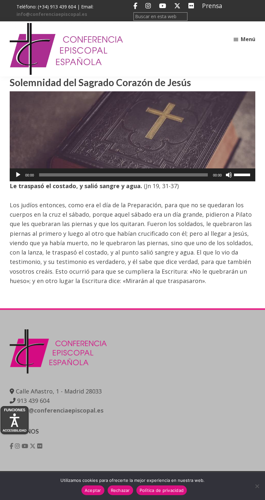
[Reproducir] (18, 175)
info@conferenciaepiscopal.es (51, 14)
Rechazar (120, 490)
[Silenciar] (229, 175)
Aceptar (93, 490)
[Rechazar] (257, 486)
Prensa (212, 5)
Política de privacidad (162, 490)
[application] (132, 174)
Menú (248, 39)
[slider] (243, 174)
